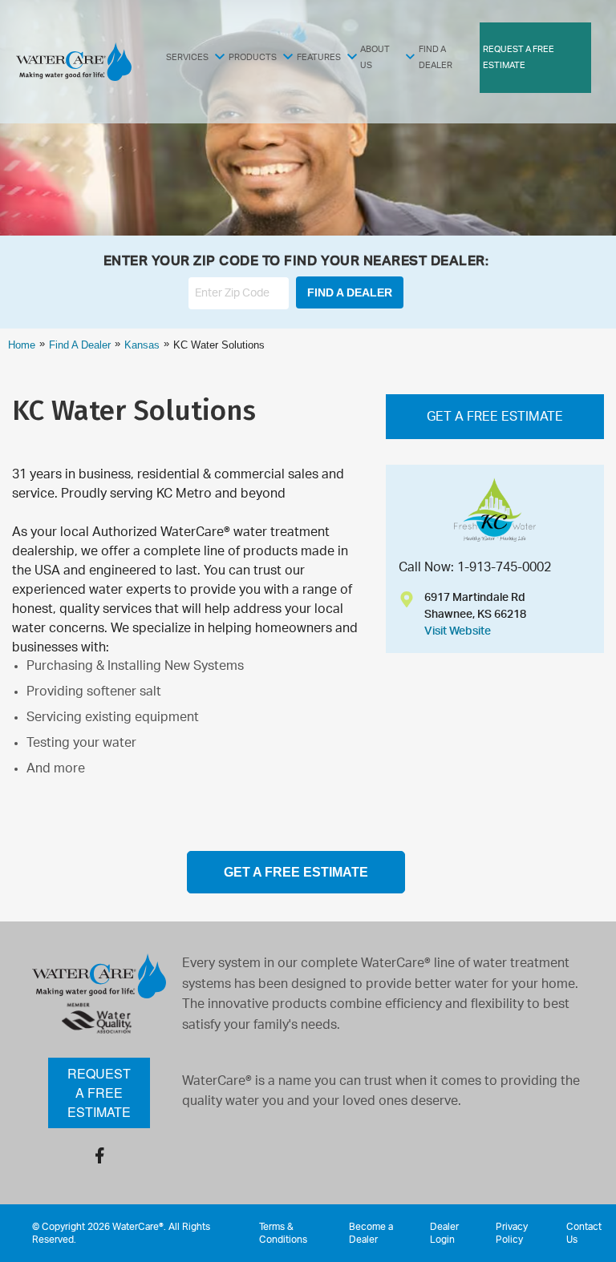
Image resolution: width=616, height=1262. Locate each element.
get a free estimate (296, 872)
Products (253, 57)
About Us (375, 57)
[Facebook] (99, 1155)
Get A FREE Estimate (495, 416)
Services (187, 57)
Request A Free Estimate (518, 57)
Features (319, 57)
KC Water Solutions (134, 410)
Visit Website (457, 631)
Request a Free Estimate (99, 1092)
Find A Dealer (435, 57)
